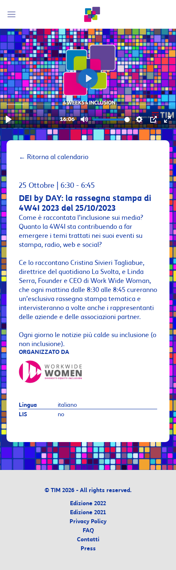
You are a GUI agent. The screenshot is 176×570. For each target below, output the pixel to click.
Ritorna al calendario (53, 157)
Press (88, 549)
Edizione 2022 (88, 504)
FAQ (88, 531)
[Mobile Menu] (13, 14)
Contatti (88, 540)
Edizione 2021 (88, 513)
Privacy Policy (88, 522)
